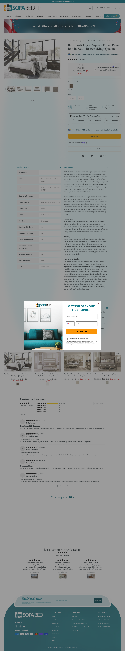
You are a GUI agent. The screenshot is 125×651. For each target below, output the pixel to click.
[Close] (98, 303)
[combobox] (70, 323)
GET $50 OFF (81, 331)
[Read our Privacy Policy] (96, 342)
